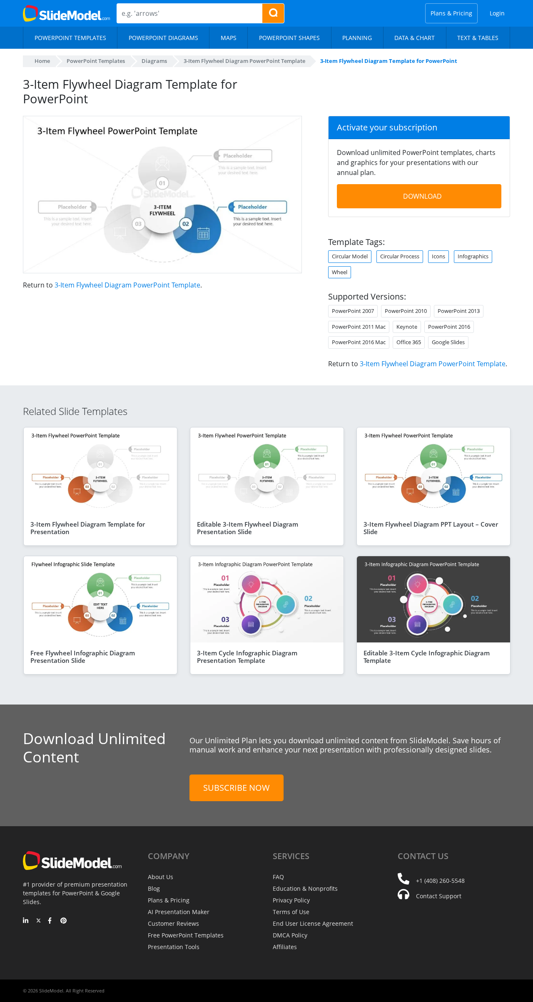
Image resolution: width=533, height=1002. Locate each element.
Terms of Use (291, 912)
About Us (160, 877)
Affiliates (285, 947)
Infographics (473, 256)
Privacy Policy (291, 900)
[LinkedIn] (26, 921)
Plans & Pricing (451, 13)
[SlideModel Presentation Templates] (66, 13)
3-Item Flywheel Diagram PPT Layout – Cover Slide (431, 528)
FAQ (278, 877)
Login (497, 13)
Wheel (339, 272)
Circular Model (350, 256)
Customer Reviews (173, 923)
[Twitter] (38, 921)
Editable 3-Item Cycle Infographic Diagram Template (427, 657)
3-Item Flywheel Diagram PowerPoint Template (127, 285)
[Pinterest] (63, 921)
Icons (438, 256)
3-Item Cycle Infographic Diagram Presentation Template (247, 657)
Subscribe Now (236, 787)
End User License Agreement (313, 923)
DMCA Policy (290, 935)
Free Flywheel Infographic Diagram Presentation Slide (82, 657)
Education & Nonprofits (305, 888)
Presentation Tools (173, 947)
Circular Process (399, 256)
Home (42, 61)
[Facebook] (51, 921)
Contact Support (438, 896)
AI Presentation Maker (178, 912)
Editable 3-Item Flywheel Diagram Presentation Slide (247, 528)
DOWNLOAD (422, 196)
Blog (154, 888)
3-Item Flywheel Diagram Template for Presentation (87, 528)
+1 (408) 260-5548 (440, 881)
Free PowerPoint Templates (186, 935)
